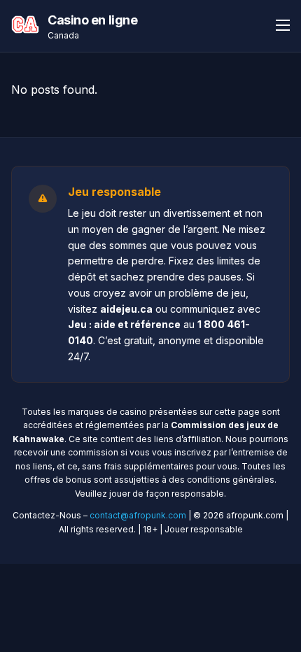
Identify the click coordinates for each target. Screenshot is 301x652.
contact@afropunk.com (138, 515)
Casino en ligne (92, 20)
